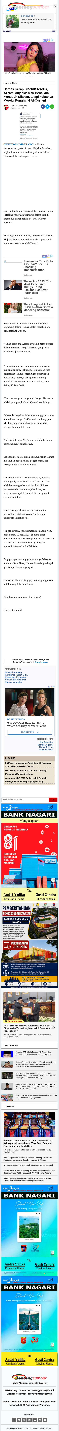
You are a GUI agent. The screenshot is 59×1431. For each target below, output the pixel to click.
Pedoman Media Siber (34, 1401)
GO (53, 800)
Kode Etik (16, 1401)
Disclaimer (12, 1393)
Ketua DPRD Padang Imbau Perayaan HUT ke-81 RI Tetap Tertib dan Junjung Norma (36, 1097)
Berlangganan (39, 1390)
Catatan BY (24, 1390)
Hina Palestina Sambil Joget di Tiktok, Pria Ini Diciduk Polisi (45, 746)
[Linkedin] (35, 1420)
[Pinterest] (24, 1420)
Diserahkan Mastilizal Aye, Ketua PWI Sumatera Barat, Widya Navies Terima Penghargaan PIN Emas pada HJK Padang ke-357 (29, 1028)
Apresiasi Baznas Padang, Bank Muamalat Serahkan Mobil (28, 1165)
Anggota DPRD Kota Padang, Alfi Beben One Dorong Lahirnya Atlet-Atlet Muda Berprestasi (33, 1053)
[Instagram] (29, 1420)
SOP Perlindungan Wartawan (35, 1405)
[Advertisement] (29, 186)
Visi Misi (38, 1393)
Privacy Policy (26, 1393)
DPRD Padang (10, 1390)
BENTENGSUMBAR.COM (19, 144)
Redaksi (6, 1401)
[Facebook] (14, 1420)
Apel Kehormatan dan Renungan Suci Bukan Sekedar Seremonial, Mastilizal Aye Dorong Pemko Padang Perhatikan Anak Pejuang (35, 1075)
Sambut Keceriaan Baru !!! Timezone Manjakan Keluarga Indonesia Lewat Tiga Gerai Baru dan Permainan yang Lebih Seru (28, 1143)
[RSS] (45, 1420)
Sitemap (47, 1393)
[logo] (29, 1379)
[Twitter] (19, 1420)
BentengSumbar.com (28, 1429)
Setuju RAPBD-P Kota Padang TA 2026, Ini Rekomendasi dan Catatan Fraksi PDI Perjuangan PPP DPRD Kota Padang (29, 1172)
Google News (41, 662)
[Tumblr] (40, 1420)
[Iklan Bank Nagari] (29, 1275)
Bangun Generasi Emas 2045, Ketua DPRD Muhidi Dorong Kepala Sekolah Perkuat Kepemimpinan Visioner (27, 1179)
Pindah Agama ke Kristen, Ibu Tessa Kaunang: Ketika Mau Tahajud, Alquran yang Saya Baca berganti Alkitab (28, 1159)
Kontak (50, 1390)
